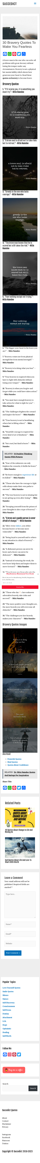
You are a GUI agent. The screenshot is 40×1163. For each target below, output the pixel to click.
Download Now (20, 587)
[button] (20, 574)
